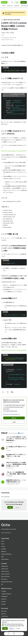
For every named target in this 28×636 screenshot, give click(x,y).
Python (3, 32)
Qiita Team (4, 611)
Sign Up (17, 507)
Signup (24, 2)
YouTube (3, 601)
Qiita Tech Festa (5, 576)
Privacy (3, 546)
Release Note (4, 566)
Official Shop (4, 616)
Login (17, 2)
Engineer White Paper (6, 581)
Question (16, 5)
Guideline (3, 549)
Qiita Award (4, 579)
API (2, 584)
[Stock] (7, 392)
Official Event (4, 568)
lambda (12, 32)
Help (2, 556)
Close (18, 628)
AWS (8, 32)
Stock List (9, 5)
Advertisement (5, 559)
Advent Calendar (5, 574)
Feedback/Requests (6, 554)
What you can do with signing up (11, 414)
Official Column (5, 571)
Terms (2, 543)
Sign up (12, 628)
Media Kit (3, 551)
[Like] (3, 392)
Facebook (3, 599)
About (2, 541)
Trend (3, 5)
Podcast (3, 604)
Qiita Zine (3, 613)
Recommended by (13, 433)
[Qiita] (4, 2)
